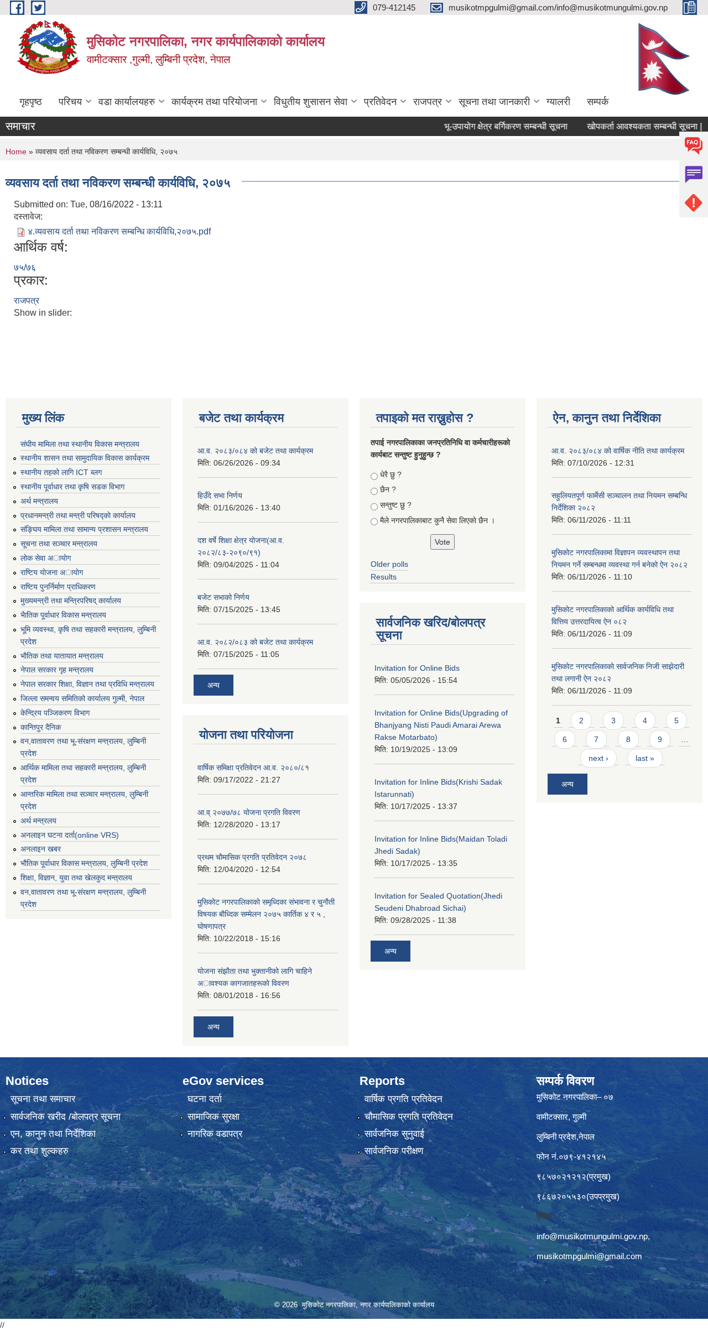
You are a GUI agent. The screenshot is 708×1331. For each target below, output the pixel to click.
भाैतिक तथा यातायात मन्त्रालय (61, 655)
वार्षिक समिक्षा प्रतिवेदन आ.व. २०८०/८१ (253, 767)
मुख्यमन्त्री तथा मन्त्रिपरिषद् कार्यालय (70, 600)
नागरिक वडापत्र (215, 1134)
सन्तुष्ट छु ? (396, 504)
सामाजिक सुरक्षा (214, 1116)
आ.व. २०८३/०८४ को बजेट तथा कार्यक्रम (255, 450)
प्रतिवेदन (380, 101)
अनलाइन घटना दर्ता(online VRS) (69, 835)
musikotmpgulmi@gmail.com (589, 1256)
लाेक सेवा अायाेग (45, 558)
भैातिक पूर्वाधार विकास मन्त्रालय (63, 614)
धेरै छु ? (391, 474)
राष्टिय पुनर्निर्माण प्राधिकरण (58, 586)
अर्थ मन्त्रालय (39, 501)
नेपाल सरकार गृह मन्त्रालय (56, 669)
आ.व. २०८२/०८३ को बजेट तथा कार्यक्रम (255, 642)
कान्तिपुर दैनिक (40, 727)
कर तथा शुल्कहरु (40, 1151)
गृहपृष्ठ (30, 101)
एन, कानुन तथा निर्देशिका (53, 1134)
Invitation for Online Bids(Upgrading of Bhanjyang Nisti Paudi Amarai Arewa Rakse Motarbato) (441, 725)
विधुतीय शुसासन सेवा (310, 101)
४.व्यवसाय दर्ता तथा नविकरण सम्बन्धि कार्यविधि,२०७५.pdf (119, 231)
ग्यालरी (558, 101)
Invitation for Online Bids (417, 668)
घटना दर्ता (205, 1099)
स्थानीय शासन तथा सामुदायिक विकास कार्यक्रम (84, 457)
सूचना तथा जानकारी (494, 101)
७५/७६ (25, 267)
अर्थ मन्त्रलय (38, 820)
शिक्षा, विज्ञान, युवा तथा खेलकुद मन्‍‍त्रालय (76, 877)
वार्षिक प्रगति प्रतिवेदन (403, 1099)
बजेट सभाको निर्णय (223, 597)
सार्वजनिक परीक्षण (394, 1151)
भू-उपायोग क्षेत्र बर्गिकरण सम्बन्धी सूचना (483, 126)
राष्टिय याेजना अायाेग (51, 572)
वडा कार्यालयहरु (126, 101)
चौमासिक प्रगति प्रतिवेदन (409, 1116)
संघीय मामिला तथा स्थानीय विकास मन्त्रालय (79, 444)
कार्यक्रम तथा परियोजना (214, 101)
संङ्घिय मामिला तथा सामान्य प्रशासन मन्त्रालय (84, 529)
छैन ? (388, 489)
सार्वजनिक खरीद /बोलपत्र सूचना (66, 1116)
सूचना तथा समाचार (43, 1099)
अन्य (213, 685)
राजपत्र (427, 101)
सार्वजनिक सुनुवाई (394, 1134)
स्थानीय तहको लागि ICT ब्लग (61, 472)
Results (384, 576)
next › (598, 758)
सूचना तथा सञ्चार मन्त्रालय (58, 543)
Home (16, 151)
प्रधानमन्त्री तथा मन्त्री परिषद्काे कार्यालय (78, 515)
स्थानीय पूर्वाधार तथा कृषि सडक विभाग (72, 486)
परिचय (70, 101)
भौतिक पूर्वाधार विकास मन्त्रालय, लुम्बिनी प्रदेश (84, 863)
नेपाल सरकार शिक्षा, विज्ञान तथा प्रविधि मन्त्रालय (87, 684)
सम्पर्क (597, 101)
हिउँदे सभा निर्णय (219, 495)
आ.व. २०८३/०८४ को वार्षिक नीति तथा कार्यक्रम (617, 450)
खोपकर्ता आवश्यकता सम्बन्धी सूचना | (622, 126)
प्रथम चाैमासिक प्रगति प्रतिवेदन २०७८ (252, 857)
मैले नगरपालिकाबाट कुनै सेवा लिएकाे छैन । (437, 520)
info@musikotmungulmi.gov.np (592, 1236)
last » (645, 758)
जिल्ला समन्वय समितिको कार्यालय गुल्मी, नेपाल (82, 698)
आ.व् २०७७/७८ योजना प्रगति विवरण (248, 812)
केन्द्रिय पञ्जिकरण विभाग (55, 712)
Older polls (389, 564)
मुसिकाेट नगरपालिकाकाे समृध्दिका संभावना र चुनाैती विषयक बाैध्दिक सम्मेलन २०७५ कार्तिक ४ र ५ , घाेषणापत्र (266, 914)
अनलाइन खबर (40, 848)
